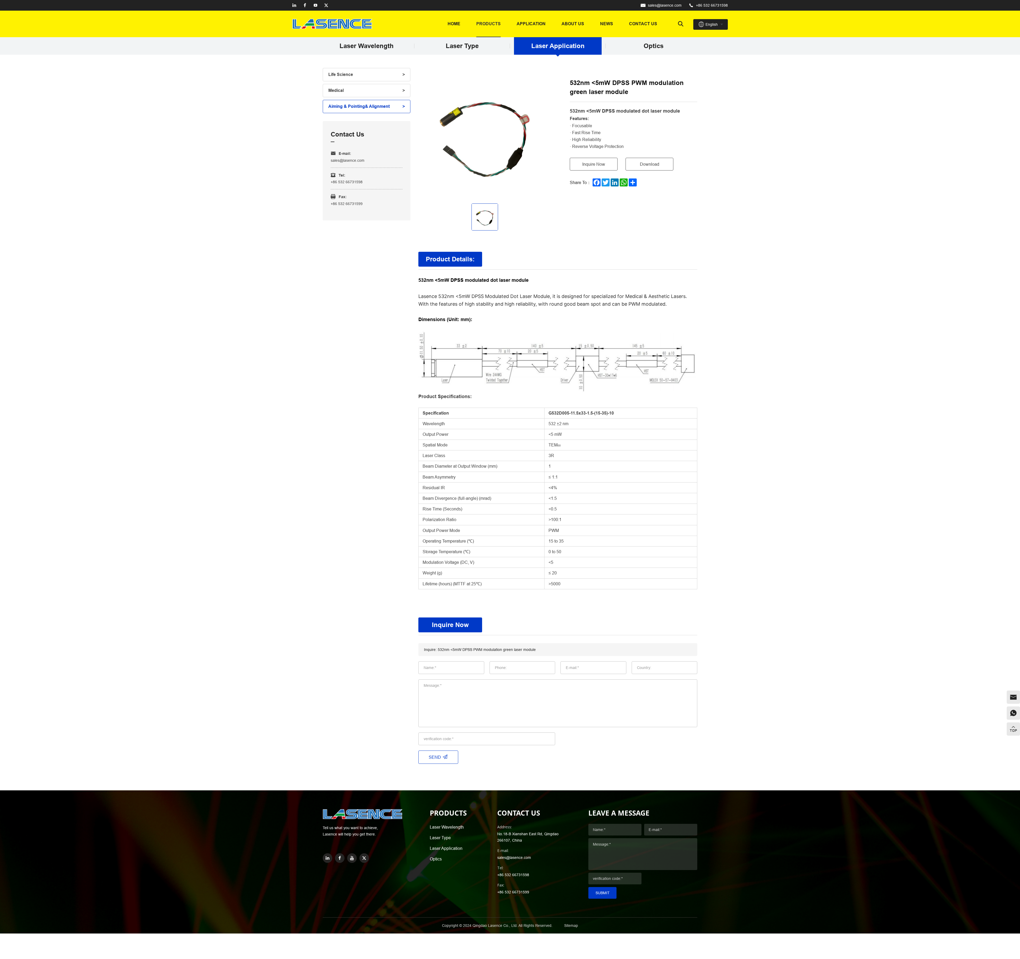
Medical (336, 90)
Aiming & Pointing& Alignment (359, 106)
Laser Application (558, 45)
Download (649, 164)
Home (454, 24)
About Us (573, 24)
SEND (435, 757)
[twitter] (326, 5)
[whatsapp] (1013, 713)
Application (531, 24)
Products (488, 24)
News (606, 24)
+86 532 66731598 (712, 5)
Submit (603, 893)
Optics (654, 45)
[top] (1013, 729)
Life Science (340, 74)
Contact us (643, 24)
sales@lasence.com (665, 5)
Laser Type (462, 45)
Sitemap (571, 925)
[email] (1013, 697)
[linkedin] (294, 5)
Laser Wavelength (366, 45)
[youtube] (315, 5)
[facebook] (305, 5)
